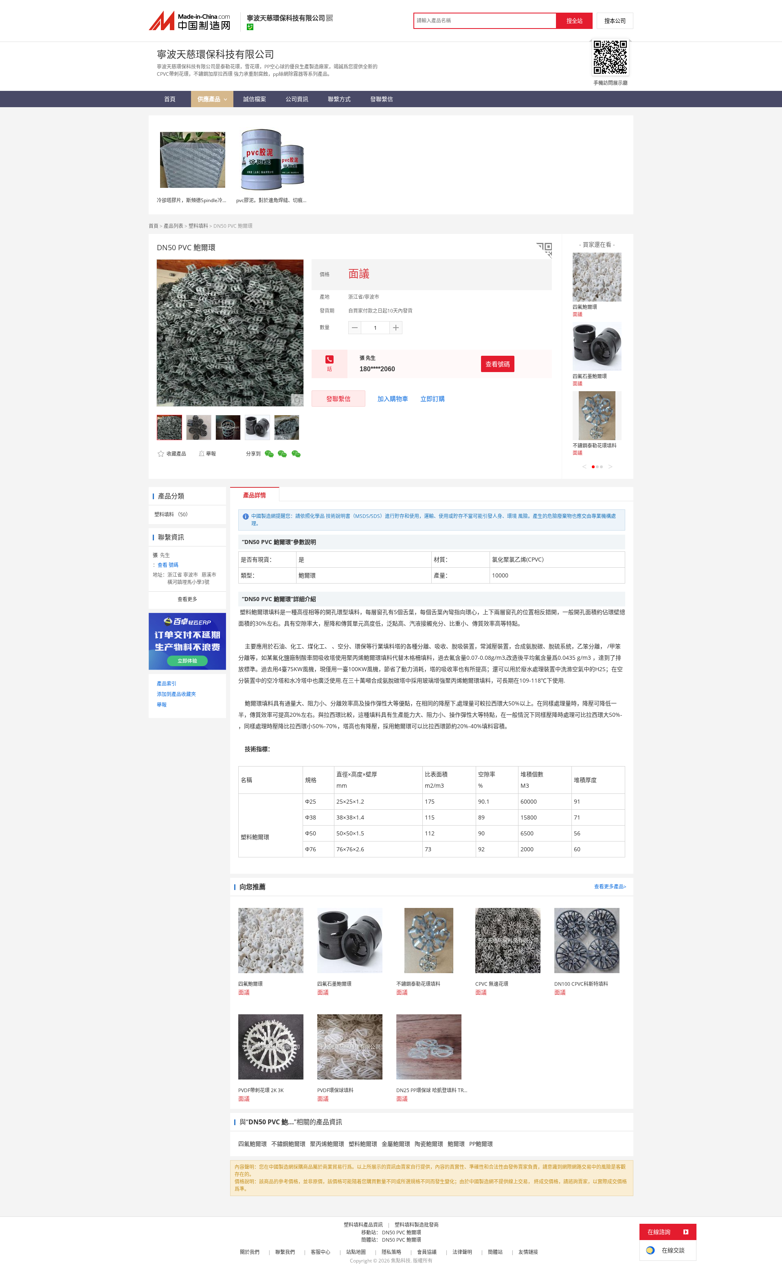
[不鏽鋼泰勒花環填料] (597, 415)
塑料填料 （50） (172, 514)
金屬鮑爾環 (396, 1144)
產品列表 (173, 226)
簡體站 (495, 1252)
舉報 (211, 453)
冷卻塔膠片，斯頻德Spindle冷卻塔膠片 (199, 200)
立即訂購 (432, 398)
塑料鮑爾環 (363, 1144)
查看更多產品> (610, 886)
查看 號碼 (168, 565)
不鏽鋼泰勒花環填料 (595, 445)
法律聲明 (462, 1252)
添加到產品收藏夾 (176, 694)
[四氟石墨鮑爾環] (597, 346)
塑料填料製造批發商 (417, 1224)
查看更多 (187, 599)
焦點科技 (401, 1260)
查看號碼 (497, 364)
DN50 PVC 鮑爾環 (401, 1232)
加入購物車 (393, 398)
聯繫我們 (285, 1252)
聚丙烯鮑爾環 (327, 1144)
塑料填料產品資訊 (363, 1224)
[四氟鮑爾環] (597, 277)
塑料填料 (198, 226)
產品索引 (166, 683)
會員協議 (427, 1252)
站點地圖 (356, 1252)
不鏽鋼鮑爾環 (288, 1144)
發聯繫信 (338, 398)
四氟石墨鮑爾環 (590, 376)
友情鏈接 (528, 1252)
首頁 (153, 226)
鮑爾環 (456, 1144)
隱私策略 (391, 1252)
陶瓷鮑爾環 (429, 1144)
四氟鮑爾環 (585, 307)
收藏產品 (175, 453)
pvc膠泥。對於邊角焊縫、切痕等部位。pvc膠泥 (288, 200)
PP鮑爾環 (481, 1144)
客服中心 (320, 1252)
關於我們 (249, 1252)
